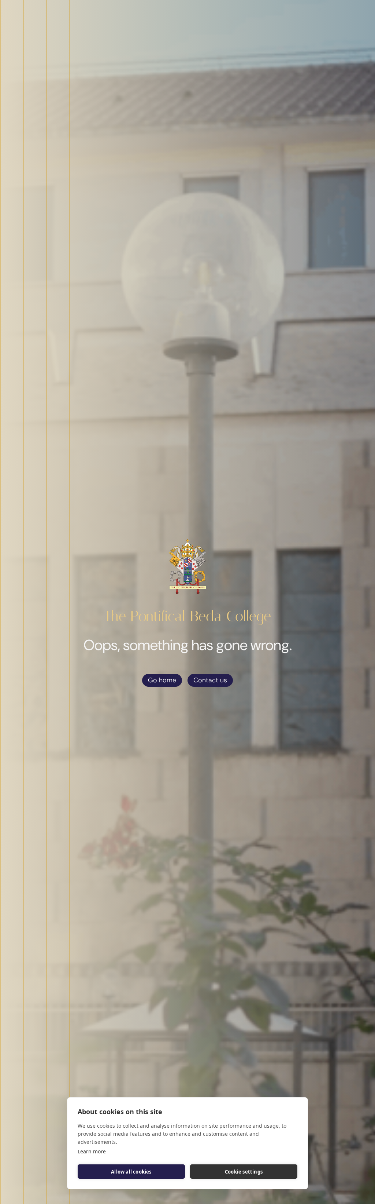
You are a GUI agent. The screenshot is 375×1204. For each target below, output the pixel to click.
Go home (162, 680)
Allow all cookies (131, 1171)
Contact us (210, 680)
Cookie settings (244, 1171)
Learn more (92, 1151)
